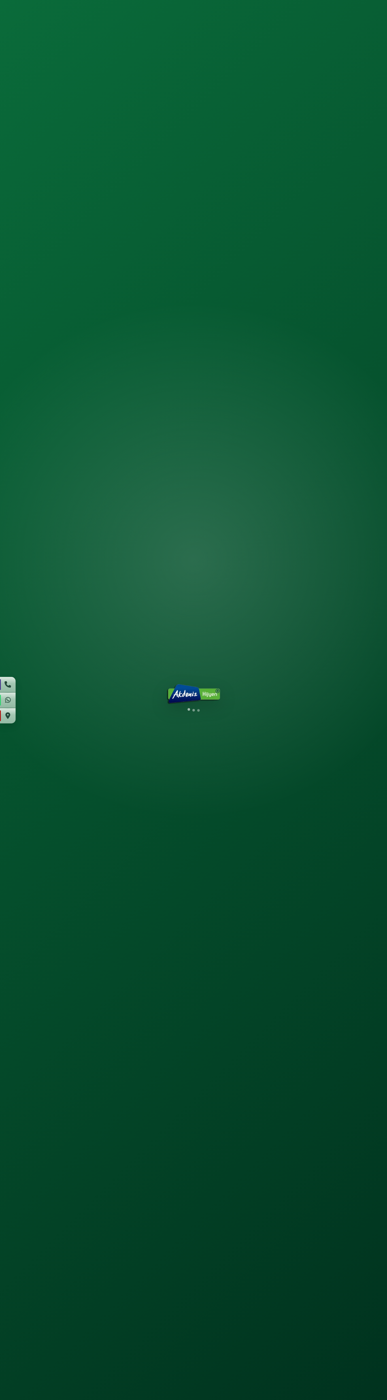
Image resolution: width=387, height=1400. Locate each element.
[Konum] (8, 716)
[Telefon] (8, 684)
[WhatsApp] (8, 700)
